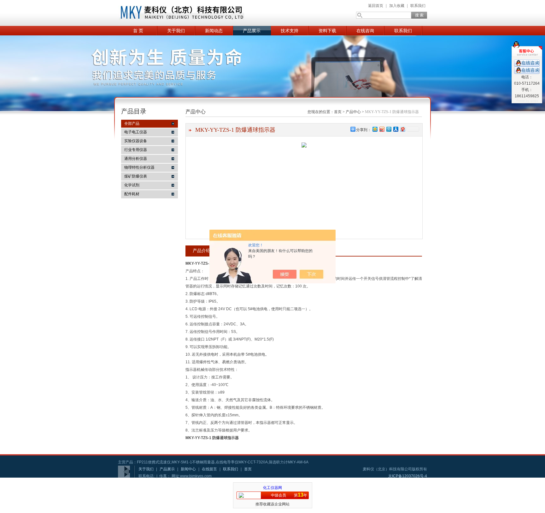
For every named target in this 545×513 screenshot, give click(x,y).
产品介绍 (201, 250)
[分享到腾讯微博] (388, 129)
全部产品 (131, 123)
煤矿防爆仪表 (135, 176)
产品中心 (353, 112)
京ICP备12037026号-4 (407, 476)
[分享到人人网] (395, 129)
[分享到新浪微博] (381, 129)
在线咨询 (365, 30)
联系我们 (417, 5)
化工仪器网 (272, 488)
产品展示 (252, 30)
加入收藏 (396, 5)
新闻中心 (188, 469)
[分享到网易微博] (402, 129)
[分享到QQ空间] (374, 129)
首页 (338, 112)
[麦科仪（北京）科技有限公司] (181, 13)
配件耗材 (131, 194)
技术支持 (289, 30)
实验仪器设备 (135, 141)
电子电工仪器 (135, 132)
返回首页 (375, 5)
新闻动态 (214, 30)
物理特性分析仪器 (139, 167)
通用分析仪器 (135, 158)
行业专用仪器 (135, 150)
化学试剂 (131, 185)
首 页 (138, 30)
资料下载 (327, 30)
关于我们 (176, 30)
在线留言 (209, 469)
